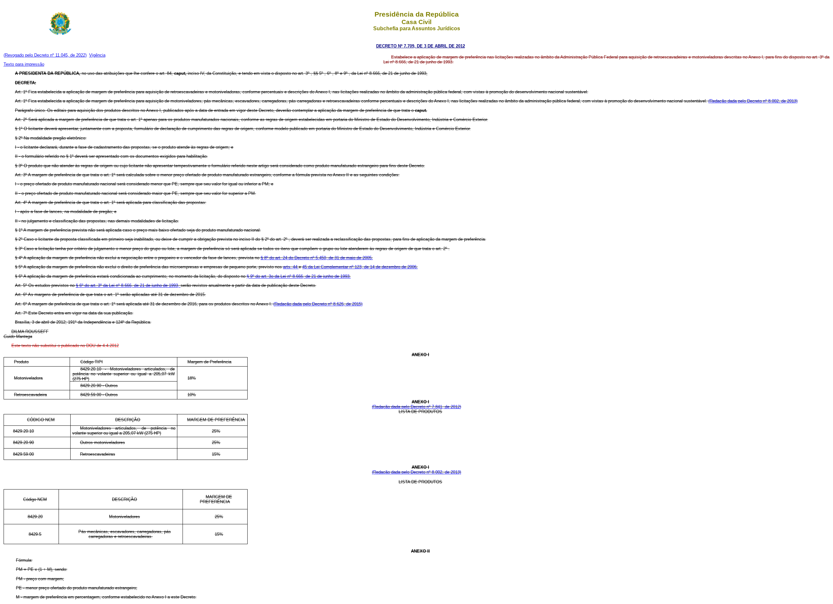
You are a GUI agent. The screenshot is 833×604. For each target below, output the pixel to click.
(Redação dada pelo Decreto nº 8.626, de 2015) (317, 304)
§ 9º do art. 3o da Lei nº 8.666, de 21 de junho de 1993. (299, 276)
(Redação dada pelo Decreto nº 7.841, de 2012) (416, 406)
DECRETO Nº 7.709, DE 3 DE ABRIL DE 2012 (420, 46)
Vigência (97, 55)
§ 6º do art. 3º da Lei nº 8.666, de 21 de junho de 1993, (128, 285)
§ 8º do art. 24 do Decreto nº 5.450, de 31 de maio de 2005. (317, 257)
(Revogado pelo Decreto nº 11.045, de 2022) (45, 55)
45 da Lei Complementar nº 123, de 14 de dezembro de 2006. (360, 266)
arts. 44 (291, 266)
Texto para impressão (24, 64)
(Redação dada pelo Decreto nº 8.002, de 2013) (753, 101)
